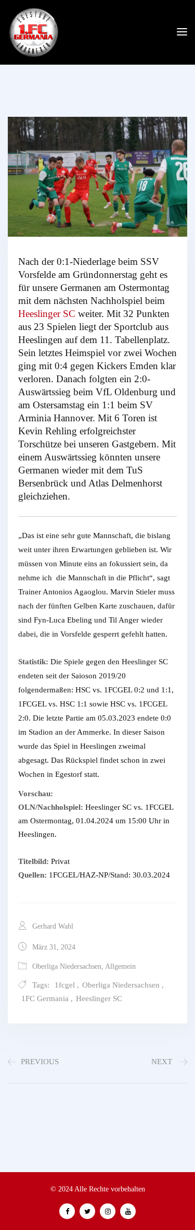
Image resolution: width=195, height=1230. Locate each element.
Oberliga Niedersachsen (66, 966)
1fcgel (65, 985)
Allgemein (120, 966)
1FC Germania (45, 998)
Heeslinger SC (46, 313)
